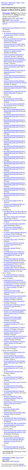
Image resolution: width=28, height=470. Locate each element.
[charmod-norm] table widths (11, 409)
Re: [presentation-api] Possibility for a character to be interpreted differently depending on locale (14, 439)
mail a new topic (14, 20)
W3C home (4, 2)
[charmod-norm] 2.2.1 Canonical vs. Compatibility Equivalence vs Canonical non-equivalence (15, 282)
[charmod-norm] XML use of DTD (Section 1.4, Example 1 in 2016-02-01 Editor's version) (15, 338)
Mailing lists (12, 2)
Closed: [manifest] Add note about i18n (14, 352)
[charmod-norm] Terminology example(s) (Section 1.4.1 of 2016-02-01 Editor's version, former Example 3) (15, 311)
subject (21, 18)
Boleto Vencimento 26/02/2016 (10, 28)
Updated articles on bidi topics (12, 220)
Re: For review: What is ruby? (12, 236)
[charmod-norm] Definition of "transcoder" (15, 346)
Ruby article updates (9, 248)
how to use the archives (12, 22)
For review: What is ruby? (11, 239)
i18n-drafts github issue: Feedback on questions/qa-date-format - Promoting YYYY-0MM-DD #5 (14, 253)
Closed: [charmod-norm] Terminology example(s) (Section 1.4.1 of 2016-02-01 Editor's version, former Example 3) (15, 59)
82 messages (6, 13)
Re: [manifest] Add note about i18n (13, 371)
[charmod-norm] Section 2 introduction (14, 301)
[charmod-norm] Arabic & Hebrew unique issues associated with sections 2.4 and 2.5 (15, 432)
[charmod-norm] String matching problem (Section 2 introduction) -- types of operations (15, 297)
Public (18, 2)
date (17, 18)
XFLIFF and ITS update (10, 200)
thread (9, 18)
